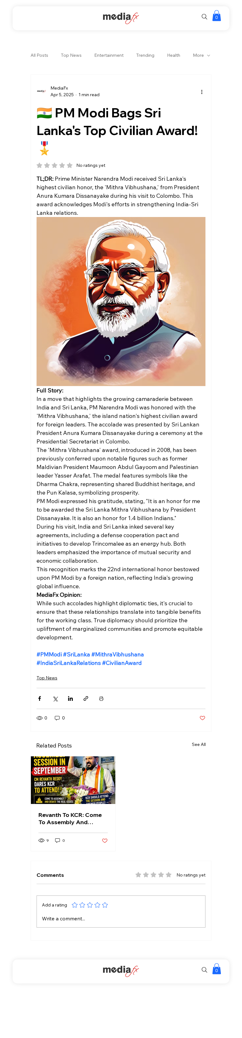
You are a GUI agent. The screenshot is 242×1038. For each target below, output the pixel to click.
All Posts (39, 55)
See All (199, 744)
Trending (145, 55)
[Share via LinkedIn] (70, 698)
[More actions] (201, 91)
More (198, 55)
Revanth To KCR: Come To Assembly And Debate (70, 818)
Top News (71, 55)
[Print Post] (101, 698)
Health (173, 55)
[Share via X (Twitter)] (55, 698)
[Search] (204, 16)
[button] (216, 15)
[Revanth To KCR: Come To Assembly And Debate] (73, 780)
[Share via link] (86, 698)
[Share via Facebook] (40, 698)
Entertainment (109, 55)
